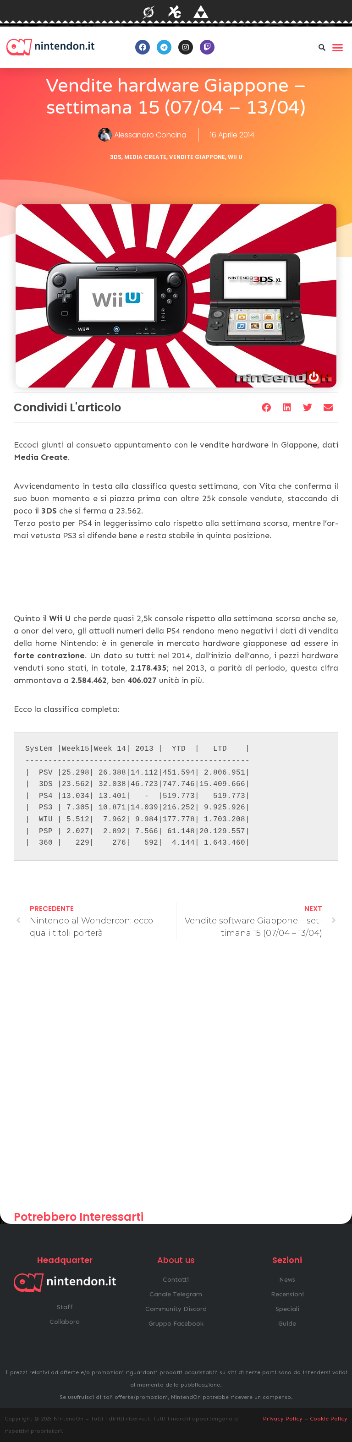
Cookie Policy (328, 1418)
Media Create (145, 157)
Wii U (235, 157)
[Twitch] (207, 47)
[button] (322, 47)
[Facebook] (142, 47)
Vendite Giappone (197, 157)
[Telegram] (164, 47)
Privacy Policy (282, 1418)
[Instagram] (185, 47)
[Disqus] (176, 1079)
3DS (115, 157)
